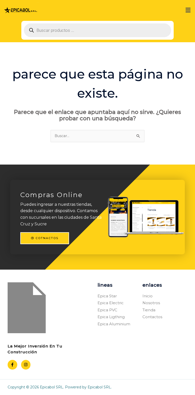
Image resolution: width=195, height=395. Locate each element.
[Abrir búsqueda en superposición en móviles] (97, 30)
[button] (188, 10)
